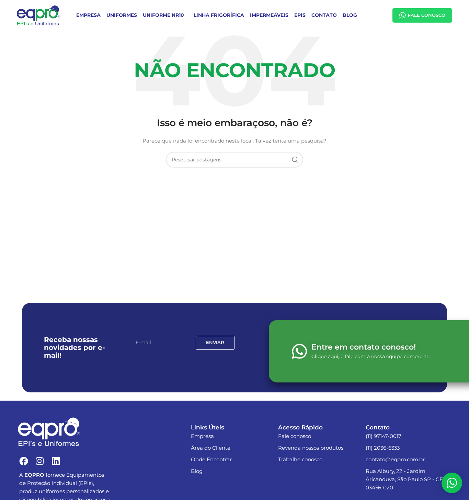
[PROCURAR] (295, 160)
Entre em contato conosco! (363, 347)
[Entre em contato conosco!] (299, 351)
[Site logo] (38, 15)
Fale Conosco (426, 15)
